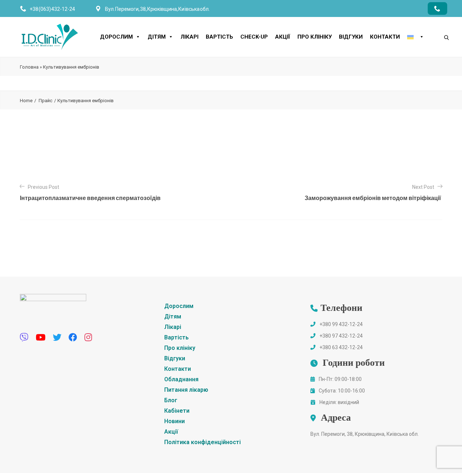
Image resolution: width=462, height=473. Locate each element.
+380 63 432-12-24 (341, 347)
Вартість (219, 37)
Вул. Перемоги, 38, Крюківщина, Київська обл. (364, 434)
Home (26, 100)
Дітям (157, 37)
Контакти (385, 37)
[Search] (439, 25)
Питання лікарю (186, 389)
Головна (29, 67)
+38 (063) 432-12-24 (52, 9)
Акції (282, 37)
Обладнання (181, 379)
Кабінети (176, 410)
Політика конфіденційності (202, 442)
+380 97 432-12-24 (341, 336)
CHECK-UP (254, 37)
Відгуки (351, 37)
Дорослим (116, 37)
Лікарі (189, 37)
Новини (174, 421)
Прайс (45, 100)
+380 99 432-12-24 (341, 324)
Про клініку (314, 37)
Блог (170, 400)
